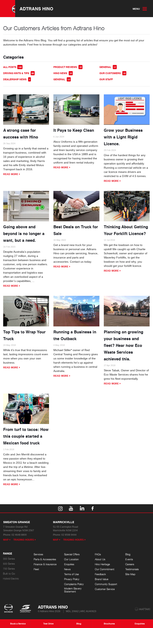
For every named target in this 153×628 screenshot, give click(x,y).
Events (129, 559)
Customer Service (105, 589)
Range (7, 553)
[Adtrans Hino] (7, 8)
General (107, 67)
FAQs (98, 554)
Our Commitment (104, 569)
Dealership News (16, 79)
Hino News (62, 73)
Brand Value (101, 579)
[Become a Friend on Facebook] (92, 508)
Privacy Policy (71, 579)
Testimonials (132, 569)
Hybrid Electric (11, 578)
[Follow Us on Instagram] (60, 508)
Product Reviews (67, 67)
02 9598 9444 (68, 534)
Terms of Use (71, 574)
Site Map (130, 574)
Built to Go (9, 573)
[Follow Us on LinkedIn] (82, 508)
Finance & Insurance (45, 564)
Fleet (36, 569)
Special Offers (71, 554)
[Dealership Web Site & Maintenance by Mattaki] (142, 609)
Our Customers (112, 73)
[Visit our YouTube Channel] (71, 508)
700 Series (9, 568)
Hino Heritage (102, 564)
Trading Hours (23, 539)
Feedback (100, 574)
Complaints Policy (74, 584)
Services (38, 554)
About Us (100, 559)
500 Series (9, 563)
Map (6, 539)
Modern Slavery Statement (72, 590)
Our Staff (106, 79)
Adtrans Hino (36, 8)
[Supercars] (25, 609)
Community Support (106, 584)
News (67, 569)
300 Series (9, 558)
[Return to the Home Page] (9, 609)
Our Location (71, 559)
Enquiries (69, 564)
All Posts (12, 67)
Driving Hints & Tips (18, 73)
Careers (129, 564)
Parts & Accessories (45, 559)
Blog (127, 554)
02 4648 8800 (19, 534)
